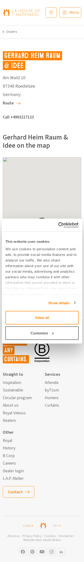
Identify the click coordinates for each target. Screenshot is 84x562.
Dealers (11, 32)
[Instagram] (23, 551)
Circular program (17, 398)
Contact (15, 492)
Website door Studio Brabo (42, 540)
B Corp (9, 455)
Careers (9, 463)
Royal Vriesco (14, 413)
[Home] (21, 12)
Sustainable (13, 390)
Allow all (42, 318)
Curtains (52, 405)
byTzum (52, 390)
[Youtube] (42, 551)
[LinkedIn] (61, 551)
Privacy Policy (32, 536)
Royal (7, 440)
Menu (74, 12)
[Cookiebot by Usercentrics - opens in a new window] (59, 225)
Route (8, 103)
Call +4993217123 (18, 117)
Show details (59, 303)
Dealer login (13, 471)
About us (10, 405)
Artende (52, 382)
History (9, 448)
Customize (39, 333)
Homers (52, 398)
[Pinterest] (32, 551)
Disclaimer (66, 536)
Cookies (50, 536)
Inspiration (12, 382)
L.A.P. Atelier (13, 478)
